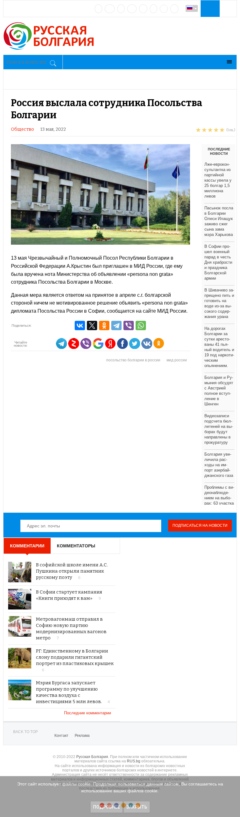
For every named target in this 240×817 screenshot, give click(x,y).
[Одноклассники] (104, 325)
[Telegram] (153, 8)
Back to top (25, 732)
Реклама (82, 735)
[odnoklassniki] (132, 8)
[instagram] (143, 8)
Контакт (61, 735)
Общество (22, 129)
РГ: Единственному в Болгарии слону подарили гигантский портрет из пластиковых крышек (75, 657)
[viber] (163, 8)
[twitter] (121, 8)
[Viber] (128, 325)
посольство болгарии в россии (133, 360)
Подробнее (106, 807)
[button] (209, 8)
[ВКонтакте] (80, 325)
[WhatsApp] (141, 325)
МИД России (177, 360)
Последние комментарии (88, 713)
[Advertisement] (123, 438)
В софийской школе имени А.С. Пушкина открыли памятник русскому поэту (72, 571)
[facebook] (109, 8)
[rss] (174, 8)
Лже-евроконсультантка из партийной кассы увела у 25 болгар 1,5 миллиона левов (218, 180)
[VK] (98, 8)
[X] (92, 325)
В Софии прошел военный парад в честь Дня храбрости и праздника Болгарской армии (218, 262)
